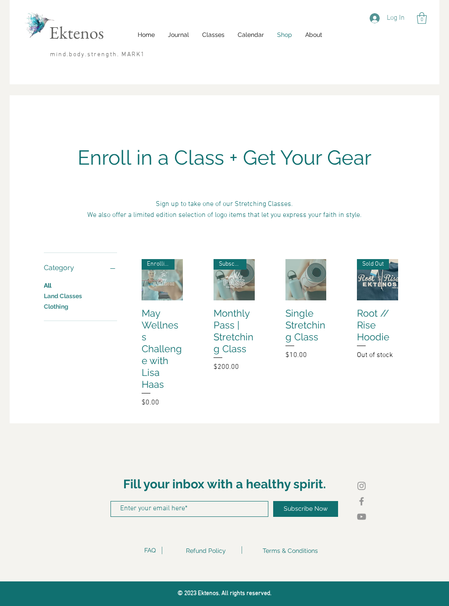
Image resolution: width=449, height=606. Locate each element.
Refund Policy (206, 550)
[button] (422, 18)
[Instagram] (361, 485)
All (47, 285)
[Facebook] (361, 501)
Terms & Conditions (290, 550)
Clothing (56, 306)
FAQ (150, 550)
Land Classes (63, 295)
